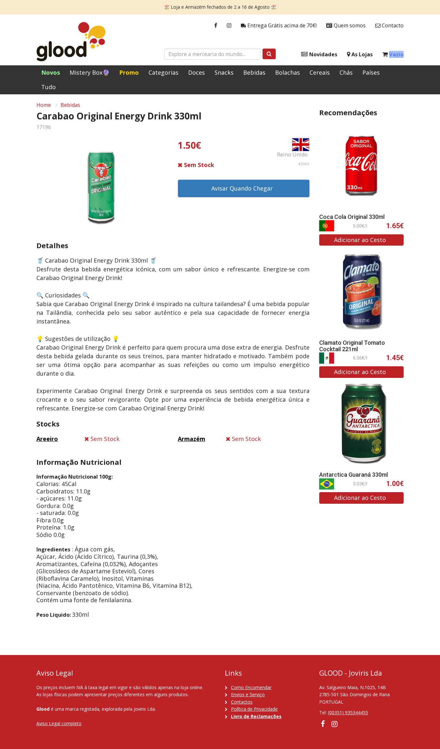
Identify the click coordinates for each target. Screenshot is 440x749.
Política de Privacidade (254, 709)
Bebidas (254, 72)
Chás (346, 72)
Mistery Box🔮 (90, 72)
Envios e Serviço (248, 694)
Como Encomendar (251, 687)
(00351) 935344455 (348, 712)
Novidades (322, 54)
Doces (196, 72)
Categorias (163, 72)
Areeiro (47, 439)
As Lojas (361, 54)
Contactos (242, 702)
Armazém (191, 439)
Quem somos (349, 25)
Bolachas (287, 72)
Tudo (48, 87)
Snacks (224, 72)
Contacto (392, 25)
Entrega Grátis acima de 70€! (281, 25)
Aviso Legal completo (58, 723)
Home (43, 104)
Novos (50, 72)
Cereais (320, 72)
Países (371, 72)
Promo (129, 72)
